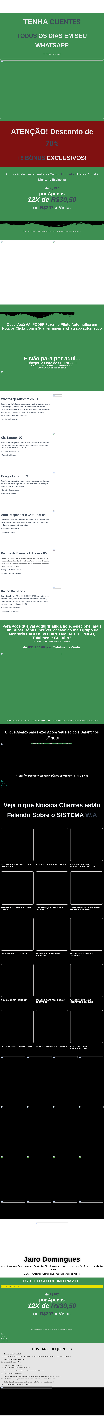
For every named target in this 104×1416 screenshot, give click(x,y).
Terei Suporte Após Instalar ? (12, 1354)
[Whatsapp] (51, 1410)
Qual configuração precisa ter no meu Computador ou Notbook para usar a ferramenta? (29, 1382)
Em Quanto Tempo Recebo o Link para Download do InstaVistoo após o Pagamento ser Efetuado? (32, 1376)
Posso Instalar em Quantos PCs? (13, 1365)
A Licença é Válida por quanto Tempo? (15, 1359)
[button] (52, 89)
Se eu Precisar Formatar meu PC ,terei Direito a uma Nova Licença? (23, 1371)
